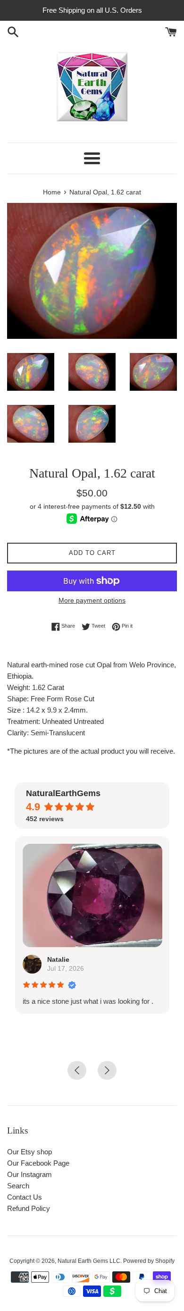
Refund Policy (28, 1208)
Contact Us (24, 1197)
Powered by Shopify (149, 1261)
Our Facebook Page (38, 1163)
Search (18, 1186)
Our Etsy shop (29, 1152)
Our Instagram (29, 1174)
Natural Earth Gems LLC (89, 1261)
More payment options (92, 600)
